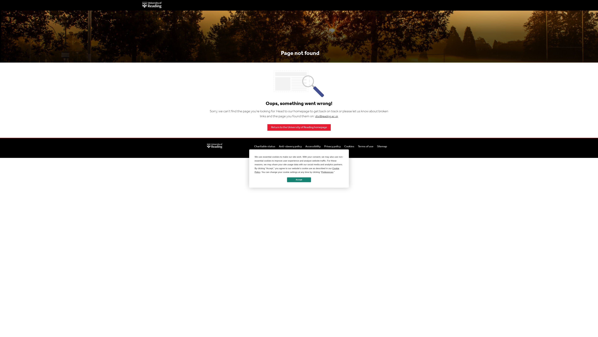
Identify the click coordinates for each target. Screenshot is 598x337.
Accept (299, 180)
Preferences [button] (327, 172)
